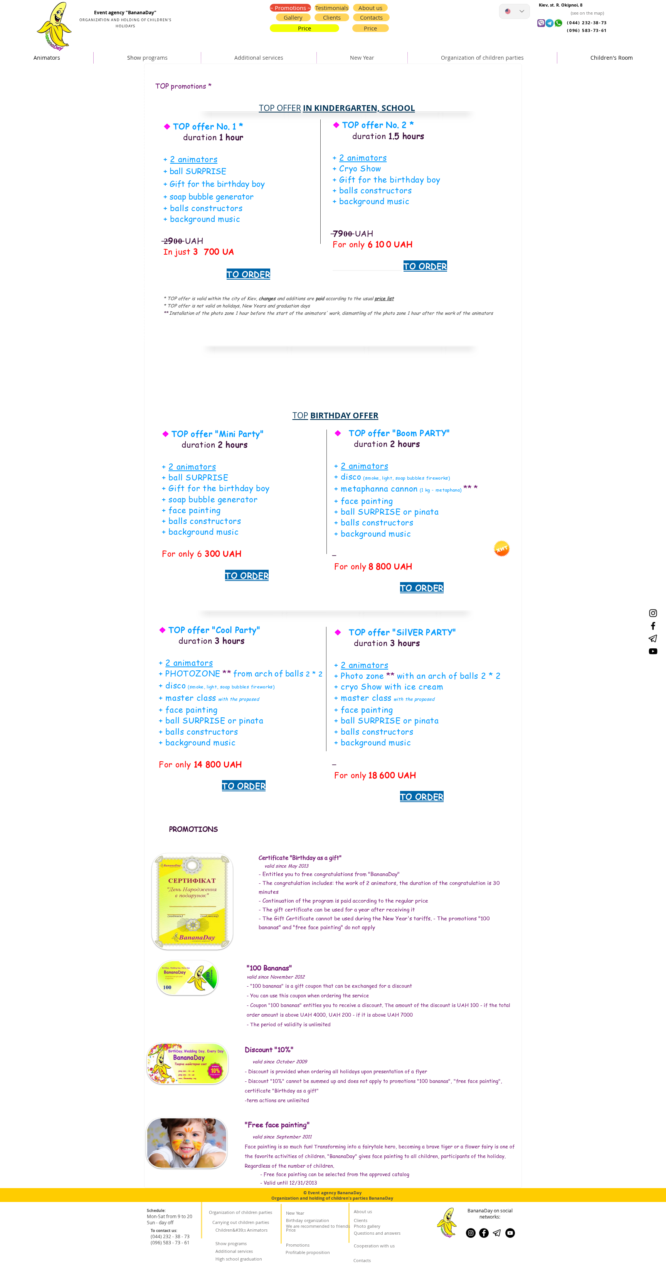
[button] (371, 17)
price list (384, 298)
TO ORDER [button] (425, 266)
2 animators (193, 159)
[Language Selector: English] (514, 11)
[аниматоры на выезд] (653, 613)
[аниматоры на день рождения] (653, 651)
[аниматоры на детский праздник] (653, 626)
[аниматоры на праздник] (653, 638)
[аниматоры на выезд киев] (510, 1233)
